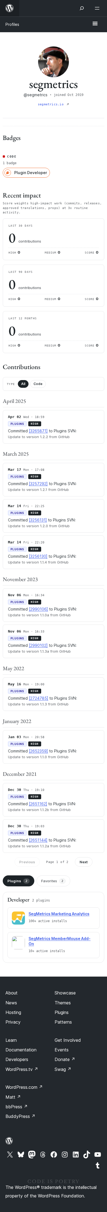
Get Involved (68, 1040)
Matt (13, 1097)
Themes (63, 1002)
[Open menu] (98, 8)
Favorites (52, 881)
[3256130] (38, 556)
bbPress (16, 1106)
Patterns (63, 1022)
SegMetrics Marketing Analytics (59, 913)
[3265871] (38, 430)
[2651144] (38, 840)
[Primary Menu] (95, 24)
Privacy (13, 1022)
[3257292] (38, 483)
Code (38, 384)
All (23, 384)
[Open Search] (81, 8)
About (11, 993)
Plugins (17, 881)
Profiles (12, 24)
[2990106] (38, 609)
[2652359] (38, 751)
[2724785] (38, 698)
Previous (27, 862)
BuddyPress (20, 1116)
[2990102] (38, 645)
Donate (65, 1059)
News (11, 1002)
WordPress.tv (21, 1069)
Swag (63, 1069)
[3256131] (38, 520)
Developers (16, 1059)
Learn (11, 1040)
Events (62, 1049)
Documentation (20, 1049)
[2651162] (38, 803)
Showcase (65, 993)
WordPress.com (24, 1087)
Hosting (13, 1012)
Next (84, 862)
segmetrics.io (52, 104)
